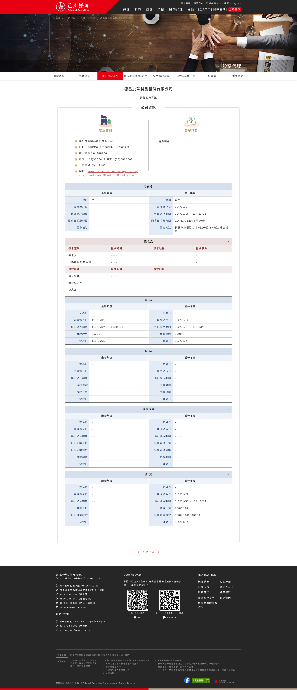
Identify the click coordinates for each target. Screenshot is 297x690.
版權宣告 (203, 587)
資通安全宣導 (206, 598)
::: (119, 9)
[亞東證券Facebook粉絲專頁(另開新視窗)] (187, 682)
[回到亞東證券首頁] (80, 7)
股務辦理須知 (161, 76)
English (236, 3)
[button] (290, 683)
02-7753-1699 (69, 626)
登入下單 (205, 9)
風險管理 (203, 592)
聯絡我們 (225, 598)
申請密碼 (220, 9)
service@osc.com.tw (73, 607)
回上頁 (150, 552)
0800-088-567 (69, 598)
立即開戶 (234, 9)
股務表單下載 (186, 76)
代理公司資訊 (110, 76)
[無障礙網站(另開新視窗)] (201, 680)
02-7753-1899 (69, 594)
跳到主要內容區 (11, 17)
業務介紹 (84, 76)
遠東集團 (186, 3)
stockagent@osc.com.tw (75, 630)
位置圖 (212, 76)
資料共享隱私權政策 (208, 605)
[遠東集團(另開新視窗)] (224, 681)
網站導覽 (203, 581)
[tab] (148, 186)
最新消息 (59, 76)
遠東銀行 (225, 592)
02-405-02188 (69, 603)
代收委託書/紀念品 (135, 76)
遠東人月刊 (227, 587)
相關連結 (225, 581)
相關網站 (237, 76)
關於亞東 (199, 3)
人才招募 (224, 3)
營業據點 (211, 3)
